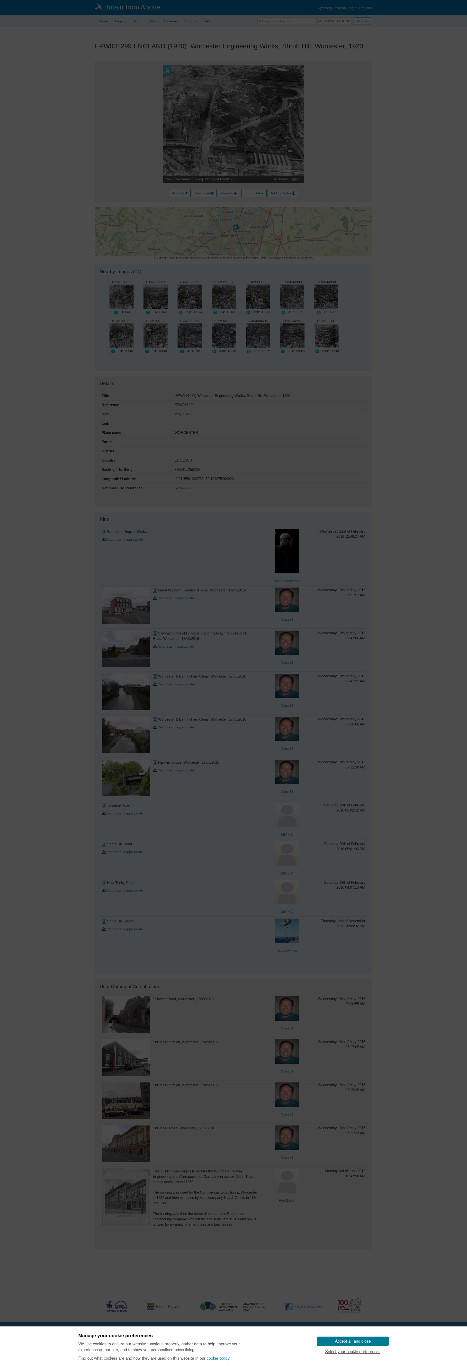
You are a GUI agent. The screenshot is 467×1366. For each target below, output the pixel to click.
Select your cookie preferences (352, 1351)
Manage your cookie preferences (115, 1335)
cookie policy (218, 1358)
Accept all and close (353, 1341)
